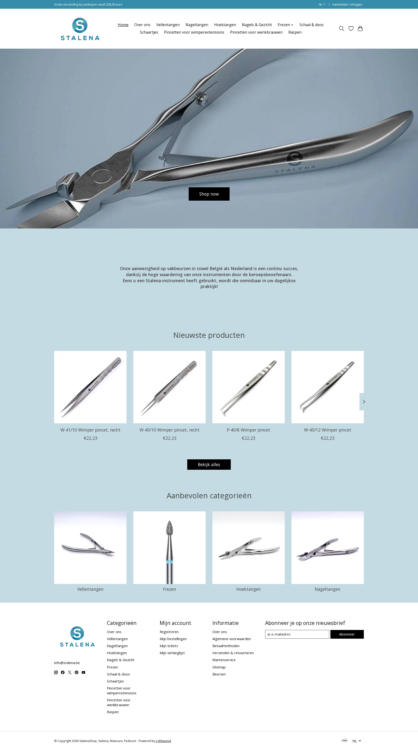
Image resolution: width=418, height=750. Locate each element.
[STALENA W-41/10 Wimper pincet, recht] (90, 387)
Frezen (169, 589)
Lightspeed (163, 741)
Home (123, 24)
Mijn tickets (169, 645)
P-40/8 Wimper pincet (248, 430)
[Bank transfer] (345, 740)
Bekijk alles (209, 464)
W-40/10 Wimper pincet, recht (170, 430)
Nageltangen (197, 24)
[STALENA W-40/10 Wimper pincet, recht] (169, 387)
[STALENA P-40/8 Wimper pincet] (248, 387)
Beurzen (219, 674)
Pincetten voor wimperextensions (194, 32)
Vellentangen (168, 24)
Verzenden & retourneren (233, 652)
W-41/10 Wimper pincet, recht (90, 430)
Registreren (169, 631)
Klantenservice (224, 659)
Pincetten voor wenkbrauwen (256, 32)
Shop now (209, 194)
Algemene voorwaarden (231, 638)
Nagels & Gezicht (257, 24)
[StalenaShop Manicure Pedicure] (79, 28)
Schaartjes (149, 32)
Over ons (142, 24)
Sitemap (219, 667)
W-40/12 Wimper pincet (327, 430)
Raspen (295, 32)
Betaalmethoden (225, 645)
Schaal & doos (311, 24)
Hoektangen (225, 24)
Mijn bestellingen (173, 638)
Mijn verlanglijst (172, 652)
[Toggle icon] (341, 28)
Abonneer (347, 634)
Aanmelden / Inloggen (347, 4)
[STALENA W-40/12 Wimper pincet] (327, 387)
